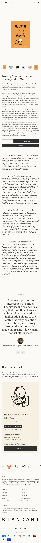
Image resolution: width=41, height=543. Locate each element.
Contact (4, 492)
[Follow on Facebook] (16, 529)
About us (24, 495)
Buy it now (20, 145)
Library (4, 498)
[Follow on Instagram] (20, 529)
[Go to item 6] (36, 67)
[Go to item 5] (30, 67)
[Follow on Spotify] (25, 529)
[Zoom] (38, 60)
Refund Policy (25, 498)
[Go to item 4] (23, 67)
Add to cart (20, 448)
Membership (5, 501)
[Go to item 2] (11, 67)
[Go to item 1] (4, 67)
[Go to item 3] (17, 67)
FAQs (23, 492)
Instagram (5, 495)
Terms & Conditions (27, 501)
